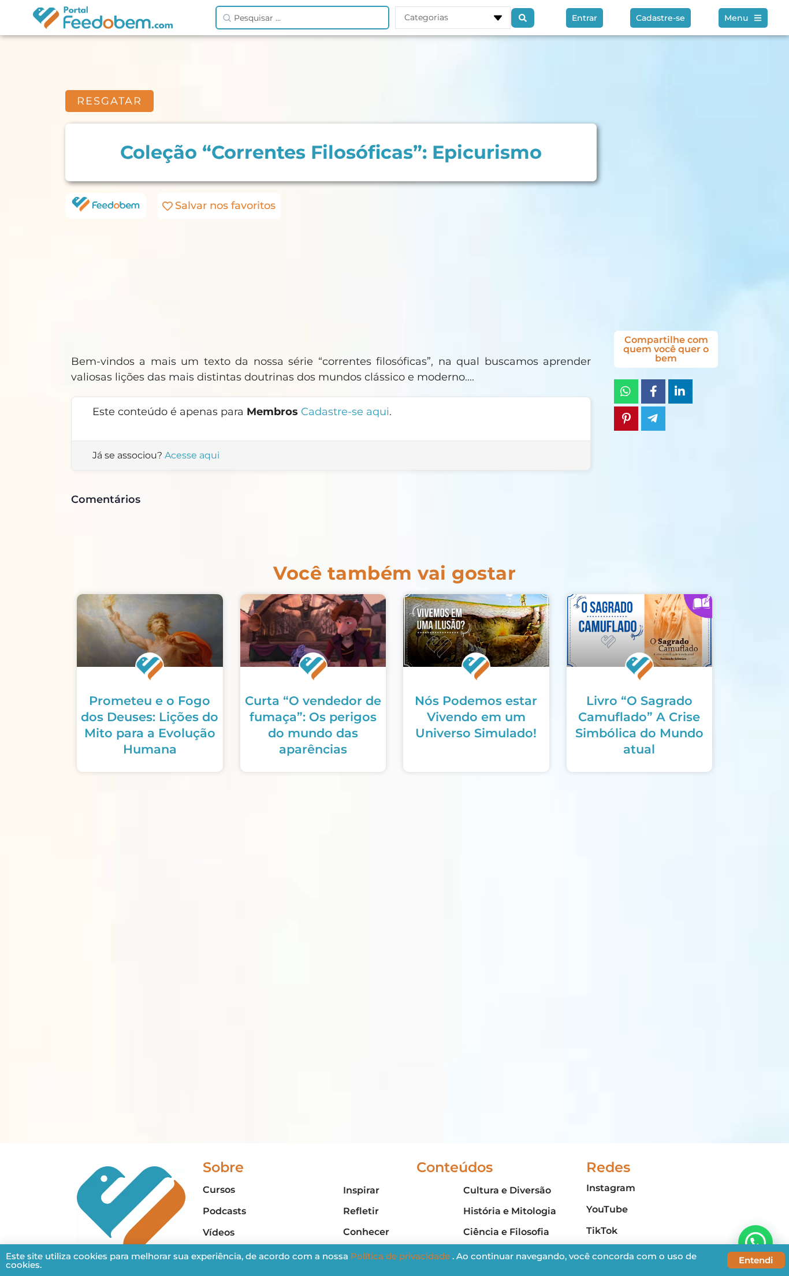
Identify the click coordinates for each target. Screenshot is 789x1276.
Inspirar (361, 1190)
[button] (755, 1242)
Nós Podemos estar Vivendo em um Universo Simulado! (476, 716)
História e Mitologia (509, 1211)
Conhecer (366, 1231)
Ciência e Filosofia (506, 1231)
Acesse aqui (192, 455)
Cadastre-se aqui (345, 411)
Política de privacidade (401, 1256)
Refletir (361, 1211)
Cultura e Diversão (507, 1190)
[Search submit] (522, 18)
